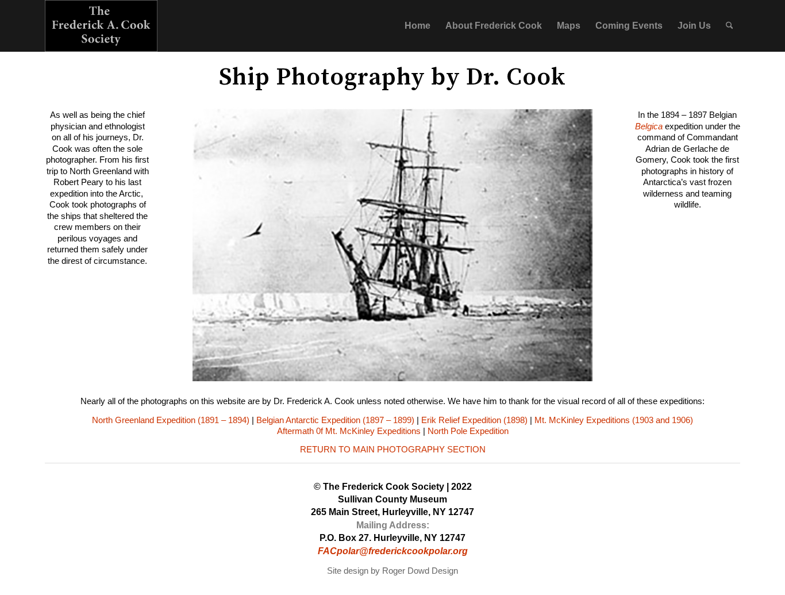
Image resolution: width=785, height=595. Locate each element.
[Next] (566, 245)
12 (438, 374)
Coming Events (629, 25)
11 (429, 374)
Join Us (694, 25)
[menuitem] (729, 26)
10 (420, 374)
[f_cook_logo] (101, 26)
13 (448, 374)
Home (417, 25)
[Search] (729, 26)
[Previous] (218, 245)
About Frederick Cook (493, 25)
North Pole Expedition (468, 431)
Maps (568, 25)
